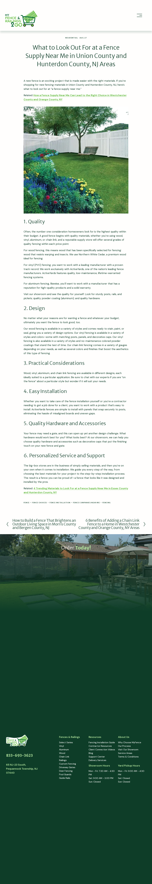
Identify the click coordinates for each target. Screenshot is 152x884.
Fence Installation (60, 503)
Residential (71, 38)
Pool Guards (65, 774)
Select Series (66, 742)
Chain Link (64, 756)
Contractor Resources (100, 746)
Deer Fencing (66, 770)
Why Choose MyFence (129, 742)
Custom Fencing (67, 763)
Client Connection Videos (102, 749)
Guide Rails (64, 778)
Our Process (124, 746)
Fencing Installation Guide (102, 742)
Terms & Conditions (128, 756)
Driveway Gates (67, 767)
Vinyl (61, 746)
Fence (27, 503)
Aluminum (64, 749)
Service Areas (125, 753)
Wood (62, 753)
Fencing (106, 503)
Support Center (97, 756)
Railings (63, 760)
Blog (91, 753)
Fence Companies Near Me (86, 503)
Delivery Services (97, 760)
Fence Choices (39, 503)
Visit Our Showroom (128, 749)
